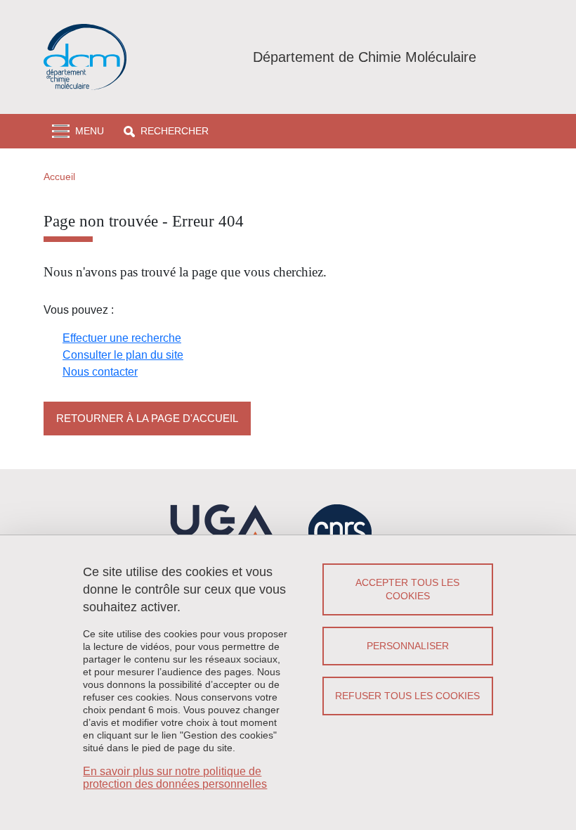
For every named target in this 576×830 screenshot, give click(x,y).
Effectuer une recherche (122, 338)
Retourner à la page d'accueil (147, 418)
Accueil (59, 176)
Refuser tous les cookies (407, 695)
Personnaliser (408, 645)
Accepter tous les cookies (407, 589)
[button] (166, 131)
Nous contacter (100, 372)
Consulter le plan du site (123, 355)
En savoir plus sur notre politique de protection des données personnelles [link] (175, 777)
